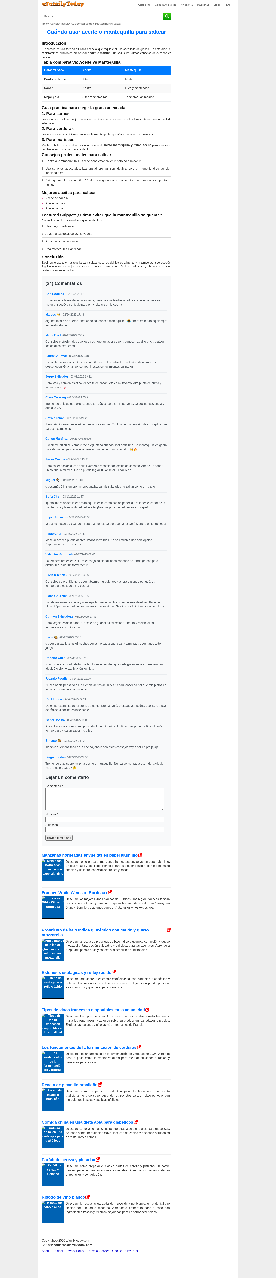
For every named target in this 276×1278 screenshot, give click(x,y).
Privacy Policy (75, 1250)
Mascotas (203, 4)
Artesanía (187, 4)
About (46, 1250)
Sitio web (51, 824)
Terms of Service (98, 1250)
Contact (57, 1250)
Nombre (51, 814)
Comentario (54, 786)
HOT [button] (228, 4)
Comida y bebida (165, 4)
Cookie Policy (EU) (125, 1250)
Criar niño (144, 4)
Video (217, 4)
